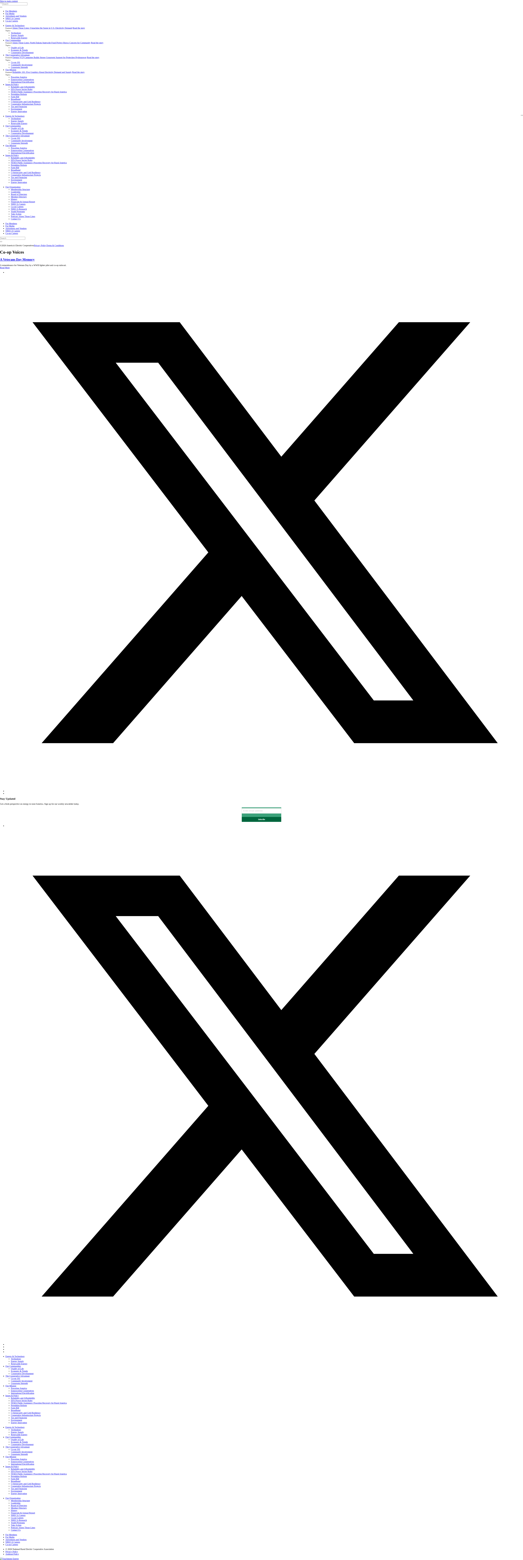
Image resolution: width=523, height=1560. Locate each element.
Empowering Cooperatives (22, 79)
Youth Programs (18, 211)
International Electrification (22, 82)
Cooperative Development (22, 52)
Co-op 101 (15, 62)
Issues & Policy (12, 84)
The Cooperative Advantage (17, 55)
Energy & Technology (15, 25)
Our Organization (13, 187)
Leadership (15, 192)
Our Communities (13, 40)
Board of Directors (19, 194)
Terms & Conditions (55, 245)
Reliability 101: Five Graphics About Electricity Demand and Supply (42, 72)
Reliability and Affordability (23, 87)
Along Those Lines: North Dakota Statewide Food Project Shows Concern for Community (51, 43)
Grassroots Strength (19, 67)
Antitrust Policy (12, 1554)
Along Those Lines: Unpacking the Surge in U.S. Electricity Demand (42, 28)
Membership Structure (20, 189)
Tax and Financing (19, 106)
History (14, 199)
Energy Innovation (19, 111)
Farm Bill (15, 97)
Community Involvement (21, 65)
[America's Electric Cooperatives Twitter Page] (264, 1344)
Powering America (19, 77)
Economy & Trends (19, 50)
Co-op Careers (11, 21)
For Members (11, 11)
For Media (9, 13)
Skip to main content (9, 1)
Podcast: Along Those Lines (23, 216)
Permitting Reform (19, 94)
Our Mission (10, 70)
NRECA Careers (12, 18)
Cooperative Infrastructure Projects (26, 104)
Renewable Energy (19, 38)
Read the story (79, 28)
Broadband (15, 99)
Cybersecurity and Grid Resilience (25, 101)
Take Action (16, 214)
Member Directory (19, 197)
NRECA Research (19, 209)
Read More (5, 268)
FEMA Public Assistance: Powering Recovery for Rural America (39, 92)
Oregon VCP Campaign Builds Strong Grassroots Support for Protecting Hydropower (49, 57)
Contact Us (16, 219)
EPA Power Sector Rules (21, 89)
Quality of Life (17, 47)
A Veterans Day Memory (17, 259)
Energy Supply (17, 35)
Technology (16, 33)
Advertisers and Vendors (16, 16)
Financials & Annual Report (23, 202)
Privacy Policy (40, 245)
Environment (16, 109)
